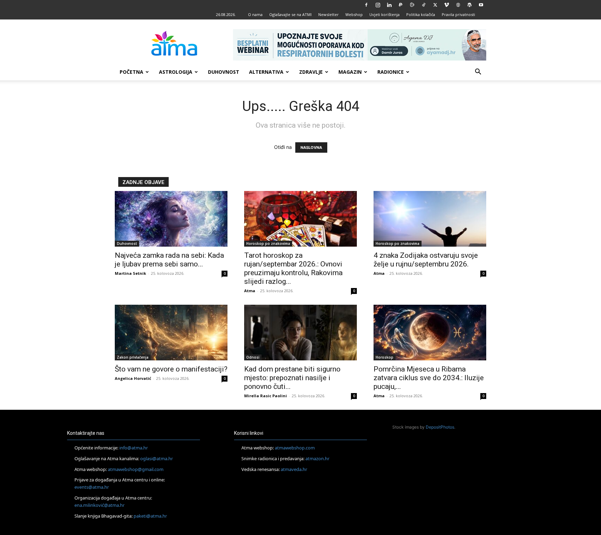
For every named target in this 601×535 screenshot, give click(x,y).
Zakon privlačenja (133, 357)
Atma (249, 290)
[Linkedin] (389, 5)
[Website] (458, 5)
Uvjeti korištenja (384, 14)
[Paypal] (400, 5)
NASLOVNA (311, 147)
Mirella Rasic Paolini (265, 395)
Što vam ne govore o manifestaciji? (171, 369)
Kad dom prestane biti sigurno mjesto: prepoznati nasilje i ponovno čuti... (292, 378)
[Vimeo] (446, 5)
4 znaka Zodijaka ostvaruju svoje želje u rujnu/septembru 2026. (426, 259)
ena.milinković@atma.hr (99, 505)
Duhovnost (223, 72)
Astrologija (175, 72)
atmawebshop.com (295, 448)
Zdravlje (311, 72)
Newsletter (328, 14)
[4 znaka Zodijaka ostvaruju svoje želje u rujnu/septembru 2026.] (430, 219)
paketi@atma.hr (150, 516)
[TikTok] (423, 5)
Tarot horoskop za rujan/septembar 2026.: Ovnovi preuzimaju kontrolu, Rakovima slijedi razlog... (293, 268)
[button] (478, 72)
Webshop (354, 14)
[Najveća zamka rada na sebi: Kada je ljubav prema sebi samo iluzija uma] (171, 219)
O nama (255, 14)
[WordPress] (469, 5)
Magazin (350, 72)
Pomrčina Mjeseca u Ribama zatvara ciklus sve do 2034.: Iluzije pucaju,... (429, 378)
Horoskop (384, 357)
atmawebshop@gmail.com (135, 469)
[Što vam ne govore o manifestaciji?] (171, 332)
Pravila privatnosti (458, 14)
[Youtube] (481, 5)
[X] (435, 5)
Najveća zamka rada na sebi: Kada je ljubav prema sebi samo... (169, 259)
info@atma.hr (133, 448)
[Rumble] (412, 5)
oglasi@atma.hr (156, 458)
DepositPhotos (440, 427)
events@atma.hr (91, 487)
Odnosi (252, 357)
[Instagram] (377, 5)
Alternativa (266, 72)
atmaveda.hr (294, 469)
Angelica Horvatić (133, 378)
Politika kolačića (420, 14)
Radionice (390, 72)
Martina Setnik (130, 273)
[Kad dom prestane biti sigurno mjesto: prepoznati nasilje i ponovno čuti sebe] (300, 332)
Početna (131, 72)
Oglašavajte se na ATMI (290, 14)
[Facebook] (366, 5)
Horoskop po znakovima (268, 243)
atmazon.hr (317, 458)
